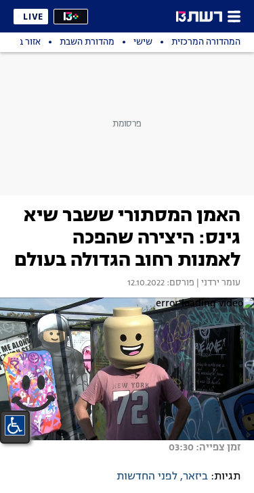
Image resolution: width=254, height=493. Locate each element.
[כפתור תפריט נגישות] (15, 425)
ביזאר (195, 477)
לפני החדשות (147, 477)
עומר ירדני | (217, 283)
